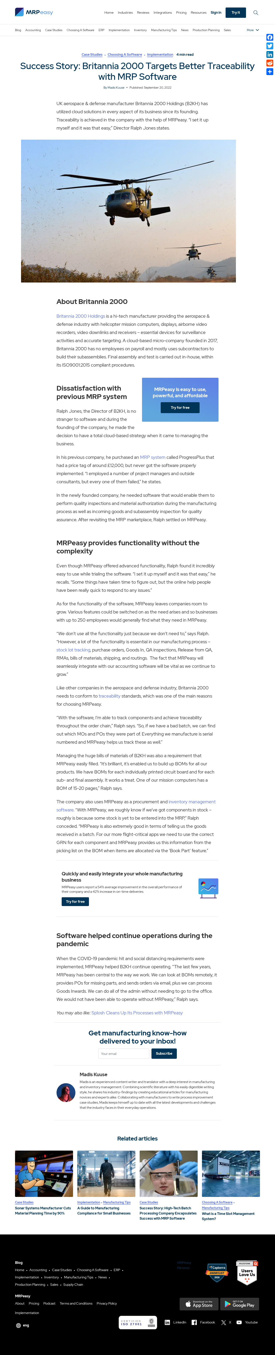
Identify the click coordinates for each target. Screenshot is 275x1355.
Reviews (143, 12)
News (184, 30)
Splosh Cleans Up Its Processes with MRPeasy (137, 1013)
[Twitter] (270, 46)
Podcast (49, 1303)
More (250, 30)
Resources (198, 12)
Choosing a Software (80, 30)
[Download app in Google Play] (239, 1304)
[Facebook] (270, 37)
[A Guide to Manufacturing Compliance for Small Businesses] (106, 1174)
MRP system (152, 457)
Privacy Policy (107, 1303)
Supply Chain (73, 1284)
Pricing (181, 12)
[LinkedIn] (270, 54)
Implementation (119, 30)
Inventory (140, 30)
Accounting (33, 30)
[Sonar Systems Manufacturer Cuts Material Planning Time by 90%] (44, 1174)
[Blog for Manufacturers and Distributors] (34, 12)
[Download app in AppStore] (199, 1304)
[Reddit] (270, 63)
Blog (18, 30)
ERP (101, 30)
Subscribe (164, 1053)
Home (109, 12)
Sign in (216, 12)
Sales (227, 30)
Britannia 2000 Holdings (81, 316)
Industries (125, 12)
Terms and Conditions (76, 1303)
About (19, 1303)
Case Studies (53, 30)
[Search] (256, 12)
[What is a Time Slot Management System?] (231, 1174)
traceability (110, 696)
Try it (236, 12)
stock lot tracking (73, 650)
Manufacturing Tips (164, 30)
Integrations (163, 12)
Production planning (206, 30)
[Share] (270, 71)
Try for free (180, 407)
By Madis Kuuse (114, 87)
